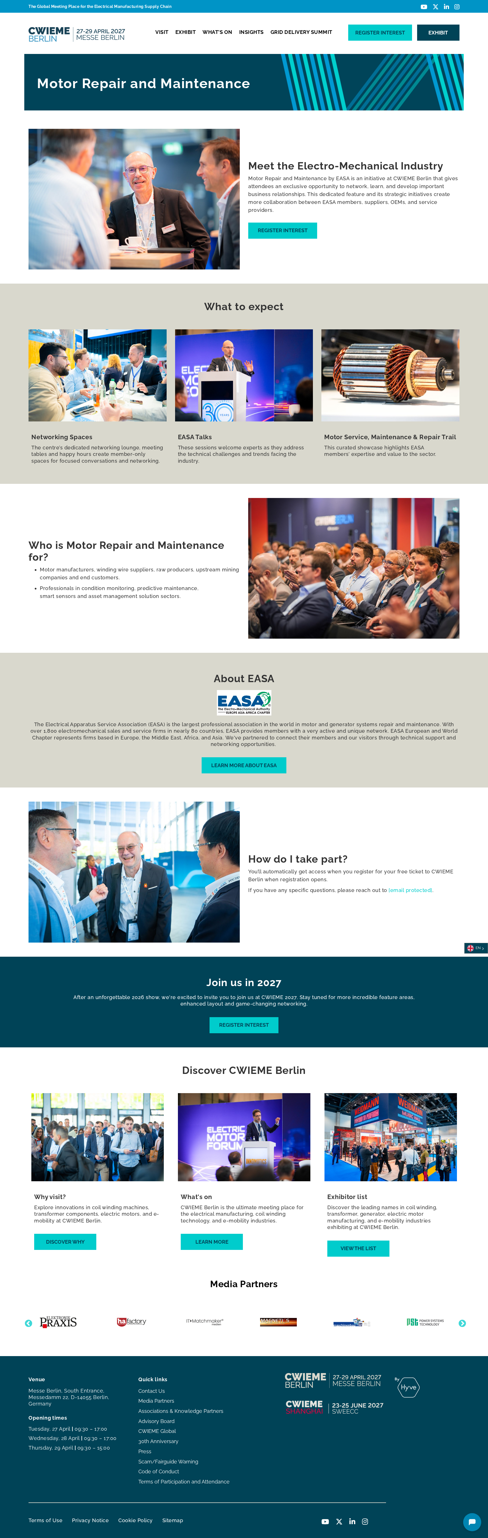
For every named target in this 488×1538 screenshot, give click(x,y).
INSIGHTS (251, 32)
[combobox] (476, 948)
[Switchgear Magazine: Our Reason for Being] (137, 1322)
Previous (27, 1322)
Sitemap (172, 1520)
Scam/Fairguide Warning (168, 1462)
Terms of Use (45, 1520)
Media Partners (156, 1401)
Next (461, 1322)
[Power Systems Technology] (64, 1322)
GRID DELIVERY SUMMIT (301, 32)
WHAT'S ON (217, 32)
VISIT (162, 32)
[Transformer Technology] (358, 1322)
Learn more (211, 1242)
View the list (358, 1248)
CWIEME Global (157, 1431)
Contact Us (151, 1391)
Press (144, 1451)
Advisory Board (156, 1421)
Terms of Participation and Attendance (184, 1482)
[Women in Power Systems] (431, 1322)
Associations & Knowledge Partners (180, 1411)
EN (478, 948)
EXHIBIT (185, 32)
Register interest (380, 33)
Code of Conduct (158, 1471)
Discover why (65, 1242)
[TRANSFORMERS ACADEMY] (211, 1322)
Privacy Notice (90, 1520)
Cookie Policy (135, 1520)
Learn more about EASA (244, 765)
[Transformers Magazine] (284, 1322)
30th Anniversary (158, 1441)
